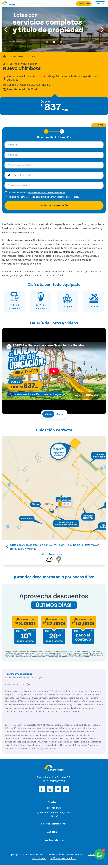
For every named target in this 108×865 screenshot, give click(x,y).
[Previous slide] (6, 29)
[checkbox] (5, 192)
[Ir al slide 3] (60, 42)
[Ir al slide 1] (47, 42)
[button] (54, 488)
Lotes (32, 57)
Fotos (60, 414)
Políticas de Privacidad (63, 858)
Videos (48, 414)
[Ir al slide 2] (54, 42)
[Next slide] (102, 29)
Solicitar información (54, 205)
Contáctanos (84, 4)
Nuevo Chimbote (18, 57)
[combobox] (11, 175)
